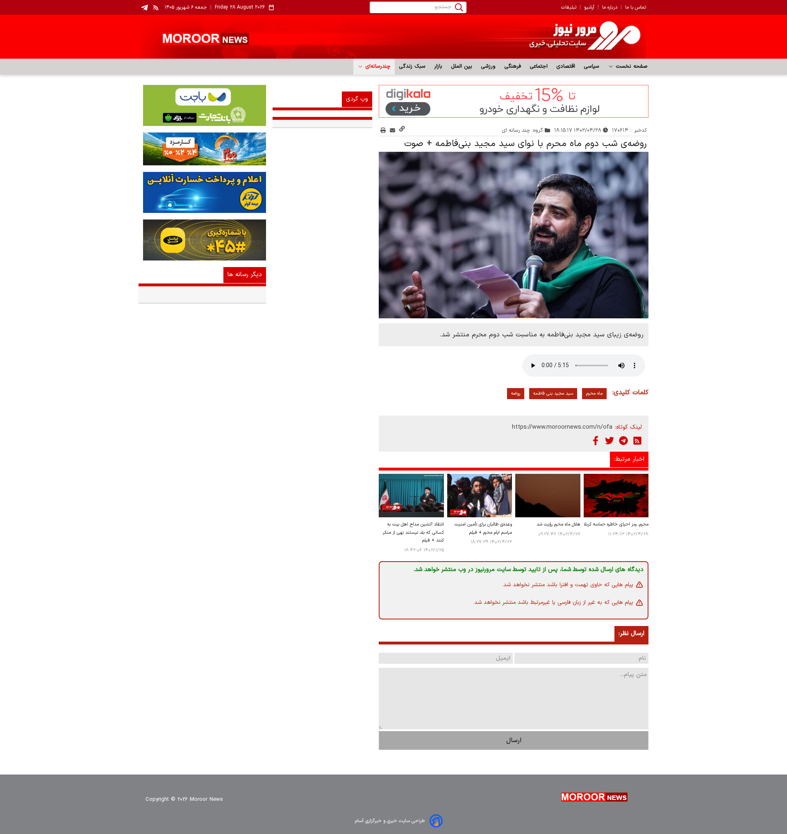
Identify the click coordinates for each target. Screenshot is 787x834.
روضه (515, 393)
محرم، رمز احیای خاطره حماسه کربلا (616, 524)
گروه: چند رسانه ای (522, 130)
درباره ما (609, 7)
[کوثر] (202, 192)
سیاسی (592, 66)
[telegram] (144, 7)
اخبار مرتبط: (629, 459)
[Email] (392, 130)
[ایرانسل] (202, 239)
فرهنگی (512, 66)
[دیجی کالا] (513, 101)
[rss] (156, 7)
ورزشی (488, 66)
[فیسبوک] (595, 440)
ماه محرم (594, 393)
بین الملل (462, 66)
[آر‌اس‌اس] (637, 440)
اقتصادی (565, 66)
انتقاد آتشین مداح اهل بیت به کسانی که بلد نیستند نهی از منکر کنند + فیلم (413, 532)
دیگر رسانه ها (244, 274)
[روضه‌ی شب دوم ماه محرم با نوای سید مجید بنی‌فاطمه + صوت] (513, 235)
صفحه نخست (631, 66)
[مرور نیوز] (393, 37)
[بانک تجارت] (202, 105)
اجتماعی (539, 66)
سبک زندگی (412, 66)
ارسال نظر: (631, 633)
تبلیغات (568, 7)
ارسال (513, 740)
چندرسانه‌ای (377, 66)
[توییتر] (609, 440)
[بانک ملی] (202, 149)
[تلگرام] (623, 440)
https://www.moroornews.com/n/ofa (562, 427)
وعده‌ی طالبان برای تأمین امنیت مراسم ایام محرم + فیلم (483, 528)
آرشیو (589, 7)
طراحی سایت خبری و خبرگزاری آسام (390, 820)
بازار (438, 66)
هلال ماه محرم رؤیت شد (558, 524)
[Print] (383, 130)
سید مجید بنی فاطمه (553, 393)
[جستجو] (459, 7)
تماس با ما (635, 7)
